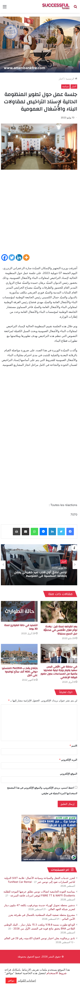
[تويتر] (61, 531)
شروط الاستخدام (56, 973)
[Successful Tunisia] (56, 6)
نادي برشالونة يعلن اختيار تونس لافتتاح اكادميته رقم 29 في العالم (39, 938)
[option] (39, 564)
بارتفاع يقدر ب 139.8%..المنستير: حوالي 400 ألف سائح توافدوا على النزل (20, 672)
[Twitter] (12, 257)
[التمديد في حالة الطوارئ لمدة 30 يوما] (19, 611)
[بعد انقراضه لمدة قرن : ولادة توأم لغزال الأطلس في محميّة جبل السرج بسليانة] (59, 612)
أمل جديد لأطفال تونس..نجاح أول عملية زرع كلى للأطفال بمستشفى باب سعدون (40, 574)
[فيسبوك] (70, 531)
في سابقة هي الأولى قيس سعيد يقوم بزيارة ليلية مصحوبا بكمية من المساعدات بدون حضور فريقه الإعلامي (59, 672)
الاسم (73, 745)
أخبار (61, 78)
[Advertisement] (40, 213)
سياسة (65, 86)
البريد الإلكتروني (68, 759)
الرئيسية (70, 78)
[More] (26, 257)
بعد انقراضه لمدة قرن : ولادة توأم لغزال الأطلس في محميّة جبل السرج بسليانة (60, 630)
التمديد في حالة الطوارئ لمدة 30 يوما (21, 627)
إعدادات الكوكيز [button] (26, 980)
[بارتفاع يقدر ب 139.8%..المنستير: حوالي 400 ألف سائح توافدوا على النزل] (19, 654)
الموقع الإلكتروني (68, 773)
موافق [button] (11, 980)
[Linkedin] (19, 257)
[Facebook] (4, 257)
